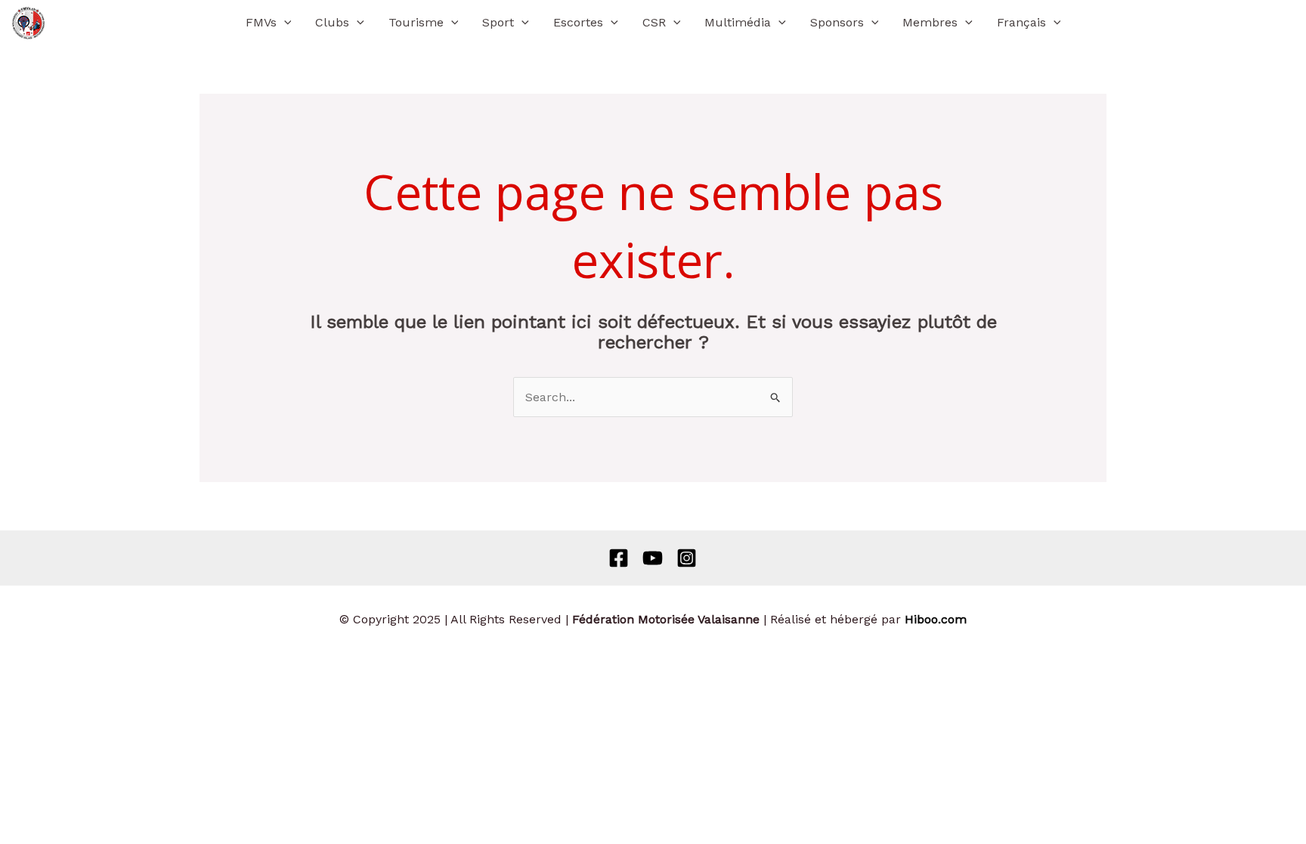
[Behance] (652, 558)
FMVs (261, 22)
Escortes (578, 22)
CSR (654, 22)
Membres (930, 22)
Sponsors (837, 22)
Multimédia (737, 22)
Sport (498, 22)
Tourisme (416, 22)
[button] (284, 22)
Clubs (332, 22)
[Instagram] (686, 558)
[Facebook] (618, 558)
